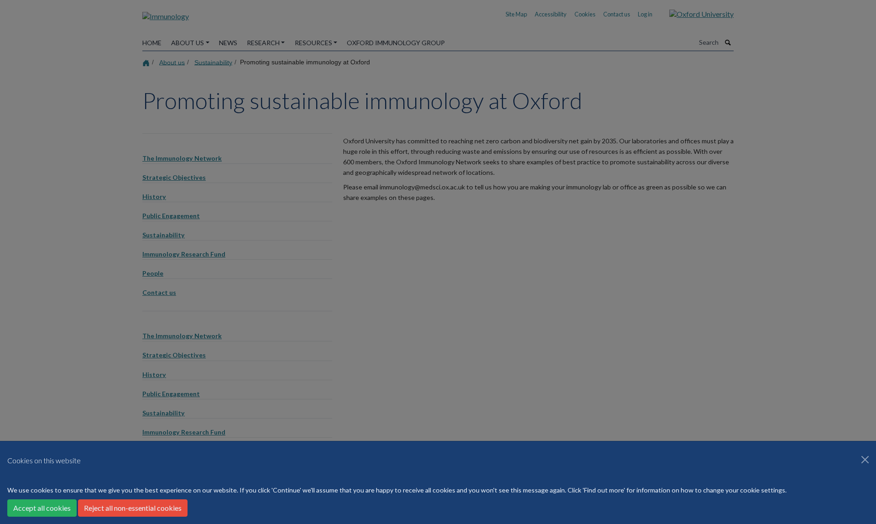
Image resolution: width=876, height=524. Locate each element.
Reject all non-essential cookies (133, 507)
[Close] (865, 459)
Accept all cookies (42, 507)
